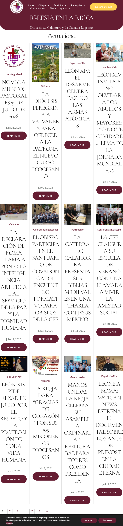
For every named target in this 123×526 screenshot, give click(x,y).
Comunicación (37, 8)
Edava (53, 8)
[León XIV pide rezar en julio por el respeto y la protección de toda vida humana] (13, 364)
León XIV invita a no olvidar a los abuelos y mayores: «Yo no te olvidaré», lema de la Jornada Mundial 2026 (109, 122)
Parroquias (76, 5)
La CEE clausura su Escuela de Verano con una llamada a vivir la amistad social (109, 275)
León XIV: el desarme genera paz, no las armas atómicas (77, 98)
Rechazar (107, 520)
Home (31, 5)
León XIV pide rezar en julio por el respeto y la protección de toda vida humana (13, 422)
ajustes (9, 523)
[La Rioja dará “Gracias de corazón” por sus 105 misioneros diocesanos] (45, 366)
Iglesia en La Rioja (61, 17)
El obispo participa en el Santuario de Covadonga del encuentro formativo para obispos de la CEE (45, 278)
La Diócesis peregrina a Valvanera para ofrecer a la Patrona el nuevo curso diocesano (45, 135)
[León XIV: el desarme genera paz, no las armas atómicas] (77, 50)
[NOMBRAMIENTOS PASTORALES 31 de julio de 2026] (13, 56)
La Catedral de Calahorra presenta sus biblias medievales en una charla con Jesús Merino (77, 278)
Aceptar (89, 520)
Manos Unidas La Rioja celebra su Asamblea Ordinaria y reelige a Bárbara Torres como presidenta (77, 432)
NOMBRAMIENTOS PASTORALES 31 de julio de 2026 (13, 99)
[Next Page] (47, 511)
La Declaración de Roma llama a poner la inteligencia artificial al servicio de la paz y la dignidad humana (13, 280)
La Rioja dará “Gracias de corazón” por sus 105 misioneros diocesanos (45, 422)
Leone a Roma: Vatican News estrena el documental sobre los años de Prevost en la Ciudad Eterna (109, 428)
